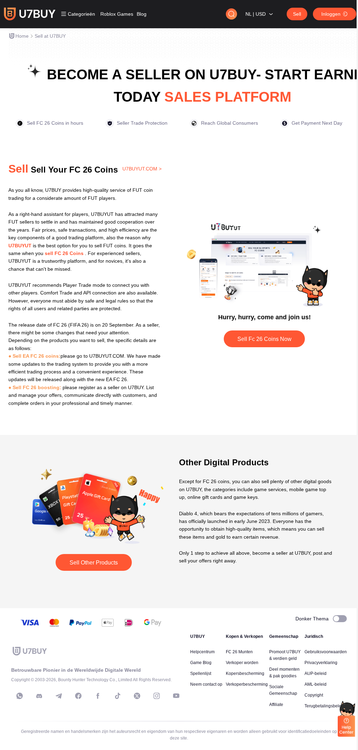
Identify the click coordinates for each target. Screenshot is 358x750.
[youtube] (176, 695)
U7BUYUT (19, 245)
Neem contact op (206, 684)
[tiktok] (117, 695)
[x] (137, 695)
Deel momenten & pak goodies (284, 672)
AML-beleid (316, 684)
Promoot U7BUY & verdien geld (285, 655)
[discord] (39, 695)
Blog (141, 14)
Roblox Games (116, 14)
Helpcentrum (202, 651)
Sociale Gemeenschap (283, 690)
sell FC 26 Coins (64, 253)
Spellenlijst (200, 673)
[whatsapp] (19, 695)
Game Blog (201, 662)
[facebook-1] (78, 695)
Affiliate (276, 704)
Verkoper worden (242, 662)
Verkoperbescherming (247, 684)
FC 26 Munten (239, 651)
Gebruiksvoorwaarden (326, 651)
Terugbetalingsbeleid (325, 706)
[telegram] (58, 695)
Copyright (314, 695)
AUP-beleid (316, 673)
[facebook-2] (97, 695)
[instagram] (156, 695)
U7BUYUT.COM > (142, 169)
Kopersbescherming (245, 673)
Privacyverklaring (321, 662)
